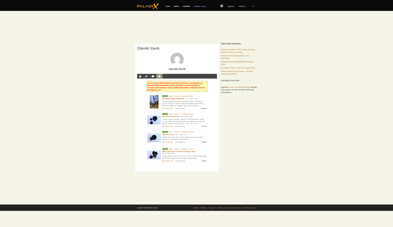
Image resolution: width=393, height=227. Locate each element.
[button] (221, 5)
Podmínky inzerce (249, 208)
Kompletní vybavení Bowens (173, 99)
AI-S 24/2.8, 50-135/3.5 (170, 116)
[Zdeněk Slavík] (177, 59)
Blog (168, 6)
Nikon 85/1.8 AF (168, 134)
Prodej (165, 96)
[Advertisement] (196, 26)
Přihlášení (242, 6)
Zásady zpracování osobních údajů (229, 208)
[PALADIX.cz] (148, 6)
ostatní (170, 96)
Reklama (203, 208)
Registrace (231, 6)
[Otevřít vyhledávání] (253, 6)
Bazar (176, 6)
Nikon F (177, 114)
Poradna (186, 6)
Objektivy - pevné (188, 114)
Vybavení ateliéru (187, 96)
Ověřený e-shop (200, 6)
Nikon (170, 114)
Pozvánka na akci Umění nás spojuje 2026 (238, 68)
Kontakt (195, 208)
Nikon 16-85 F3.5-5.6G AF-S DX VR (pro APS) (178, 151)
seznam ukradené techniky (239, 87)
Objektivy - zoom (187, 149)
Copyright (211, 208)
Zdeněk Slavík (177, 69)
